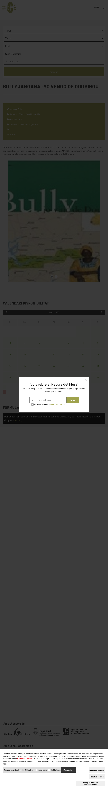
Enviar (72, 400)
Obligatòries (29, 770)
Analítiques (43, 770)
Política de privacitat (57, 404)
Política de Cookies (24, 759)
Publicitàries (56, 770)
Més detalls (68, 770)
